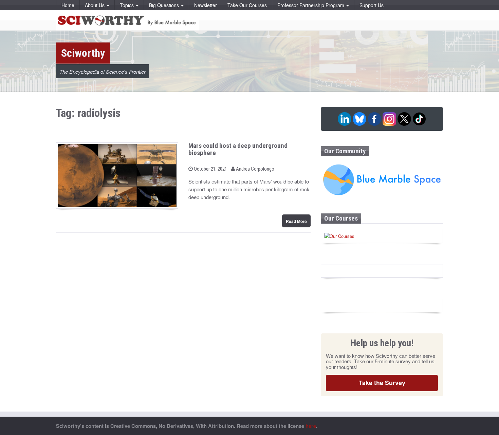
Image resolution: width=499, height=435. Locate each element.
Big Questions (164, 5)
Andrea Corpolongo (254, 169)
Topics (127, 5)
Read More (296, 221)
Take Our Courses (247, 5)
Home (67, 5)
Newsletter (205, 5)
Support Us (371, 5)
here (311, 426)
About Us (95, 5)
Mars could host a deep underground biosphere (238, 149)
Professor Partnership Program (311, 5)
